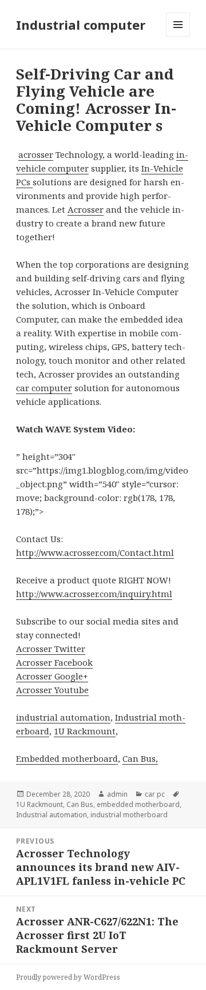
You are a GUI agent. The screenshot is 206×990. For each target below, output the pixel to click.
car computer (44, 387)
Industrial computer (80, 24)
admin (117, 794)
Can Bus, (140, 758)
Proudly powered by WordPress (68, 977)
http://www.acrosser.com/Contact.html (95, 552)
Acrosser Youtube (52, 689)
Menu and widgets (178, 36)
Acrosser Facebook (54, 662)
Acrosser (86, 209)
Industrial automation (51, 815)
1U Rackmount (85, 731)
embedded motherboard (138, 804)
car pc (155, 794)
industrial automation (63, 717)
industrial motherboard (129, 815)
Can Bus (79, 804)
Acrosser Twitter (50, 648)
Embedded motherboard (67, 758)
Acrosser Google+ (52, 676)
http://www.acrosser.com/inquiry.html (94, 593)
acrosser (35, 154)
